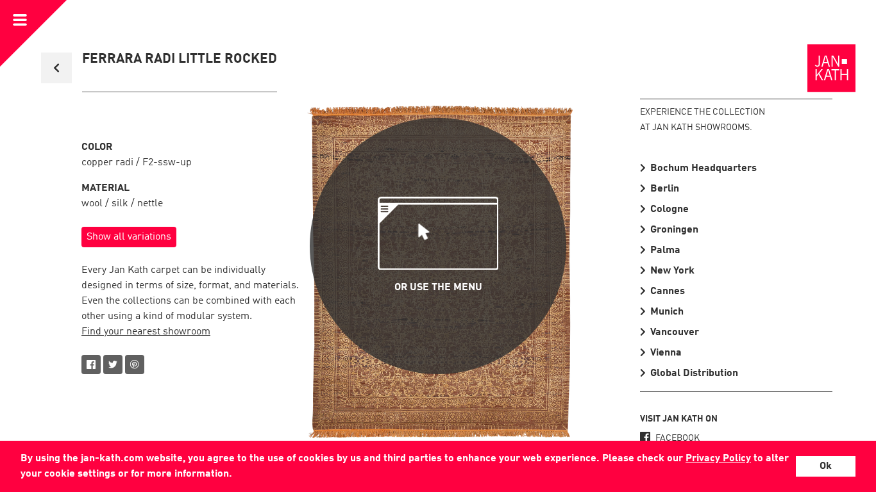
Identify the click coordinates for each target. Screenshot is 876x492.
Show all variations (129, 237)
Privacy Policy (718, 459)
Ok (826, 466)
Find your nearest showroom (145, 332)
